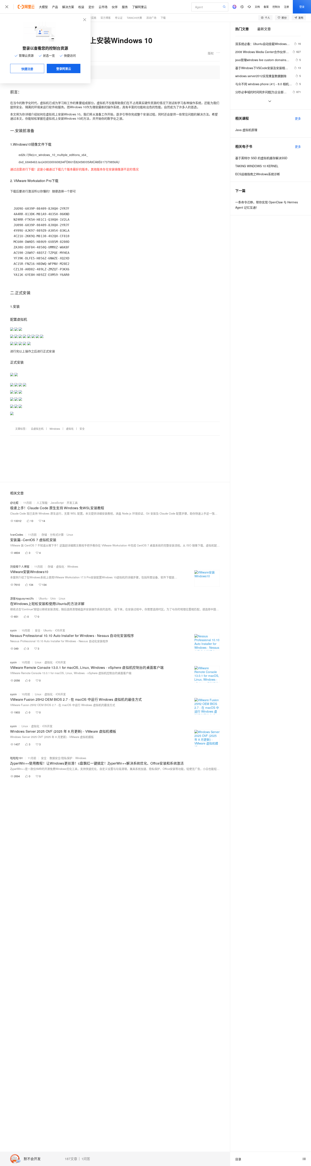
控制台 (276, 6)
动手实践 (91, 17)
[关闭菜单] (7, 7)
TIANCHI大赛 (134, 17)
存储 (44, 534)
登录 (301, 6)
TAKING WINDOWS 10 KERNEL (256, 166)
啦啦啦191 (16, 758)
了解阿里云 (139, 7)
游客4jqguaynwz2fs (22, 598)
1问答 (85, 1158)
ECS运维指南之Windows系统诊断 (257, 174)
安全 (82, 428)
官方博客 (105, 17)
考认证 (118, 17)
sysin (13, 630)
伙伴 (115, 7)
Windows (55, 428)
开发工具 (72, 503)
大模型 (43, 7)
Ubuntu (43, 598)
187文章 (71, 1158)
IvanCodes (16, 534)
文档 (257, 6)
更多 (298, 118)
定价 (91, 7)
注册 (286, 6)
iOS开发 (60, 630)
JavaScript (57, 503)
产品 (55, 7)
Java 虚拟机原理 (246, 130)
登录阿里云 (63, 68)
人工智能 (42, 503)
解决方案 (68, 7)
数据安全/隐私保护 (61, 758)
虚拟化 (70, 428)
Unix (53, 598)
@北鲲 (14, 503)
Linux (70, 534)
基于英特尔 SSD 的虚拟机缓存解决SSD (261, 158)
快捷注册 (27, 69)
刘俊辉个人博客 (19, 566)
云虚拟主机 (37, 428)
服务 (125, 7)
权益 (81, 7)
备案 (266, 6)
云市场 (103, 7)
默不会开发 (32, 1159)
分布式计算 (57, 534)
